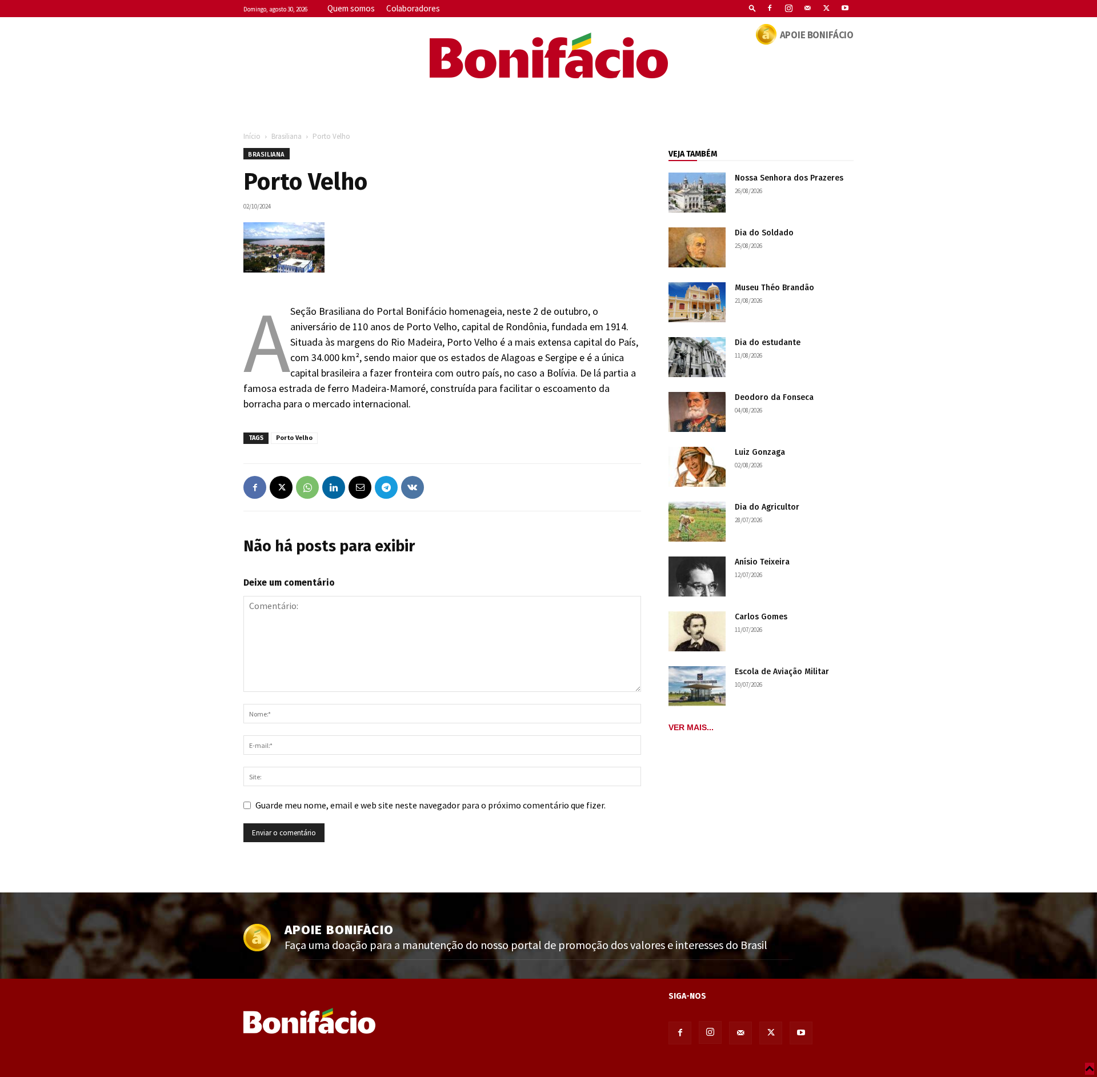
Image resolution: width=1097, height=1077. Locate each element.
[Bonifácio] (548, 55)
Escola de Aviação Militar (782, 671)
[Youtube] (845, 8)
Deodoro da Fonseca (774, 397)
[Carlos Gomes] (697, 631)
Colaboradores (413, 8)
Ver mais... (691, 727)
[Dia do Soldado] (697, 247)
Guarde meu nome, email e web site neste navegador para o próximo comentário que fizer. (430, 805)
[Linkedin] (333, 487)
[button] (752, 7)
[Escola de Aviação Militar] (697, 686)
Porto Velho (294, 438)
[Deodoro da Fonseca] (697, 412)
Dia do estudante (767, 342)
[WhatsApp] (307, 487)
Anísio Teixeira (762, 562)
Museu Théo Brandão (774, 288)
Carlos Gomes (761, 617)
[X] (826, 8)
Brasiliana (286, 136)
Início (252, 136)
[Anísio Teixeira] (697, 576)
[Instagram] (788, 8)
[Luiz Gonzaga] (697, 467)
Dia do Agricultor (767, 507)
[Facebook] (769, 8)
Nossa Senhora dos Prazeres (789, 178)
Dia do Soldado (764, 233)
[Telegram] (386, 487)
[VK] (412, 487)
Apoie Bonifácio (817, 35)
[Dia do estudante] (697, 357)
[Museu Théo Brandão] (697, 302)
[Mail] (807, 8)
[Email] (360, 487)
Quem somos (351, 8)
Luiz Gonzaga (760, 452)
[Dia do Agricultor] (697, 522)
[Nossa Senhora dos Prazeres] (697, 193)
